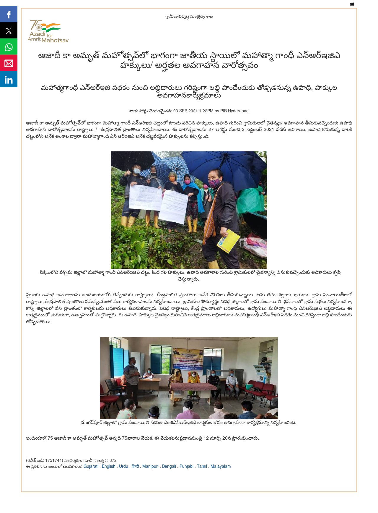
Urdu (124, 466)
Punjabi (187, 466)
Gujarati (92, 466)
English (109, 466)
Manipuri (151, 466)
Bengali (169, 466)
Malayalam (221, 466)
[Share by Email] (8, 63)
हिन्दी (136, 466)
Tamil (202, 466)
